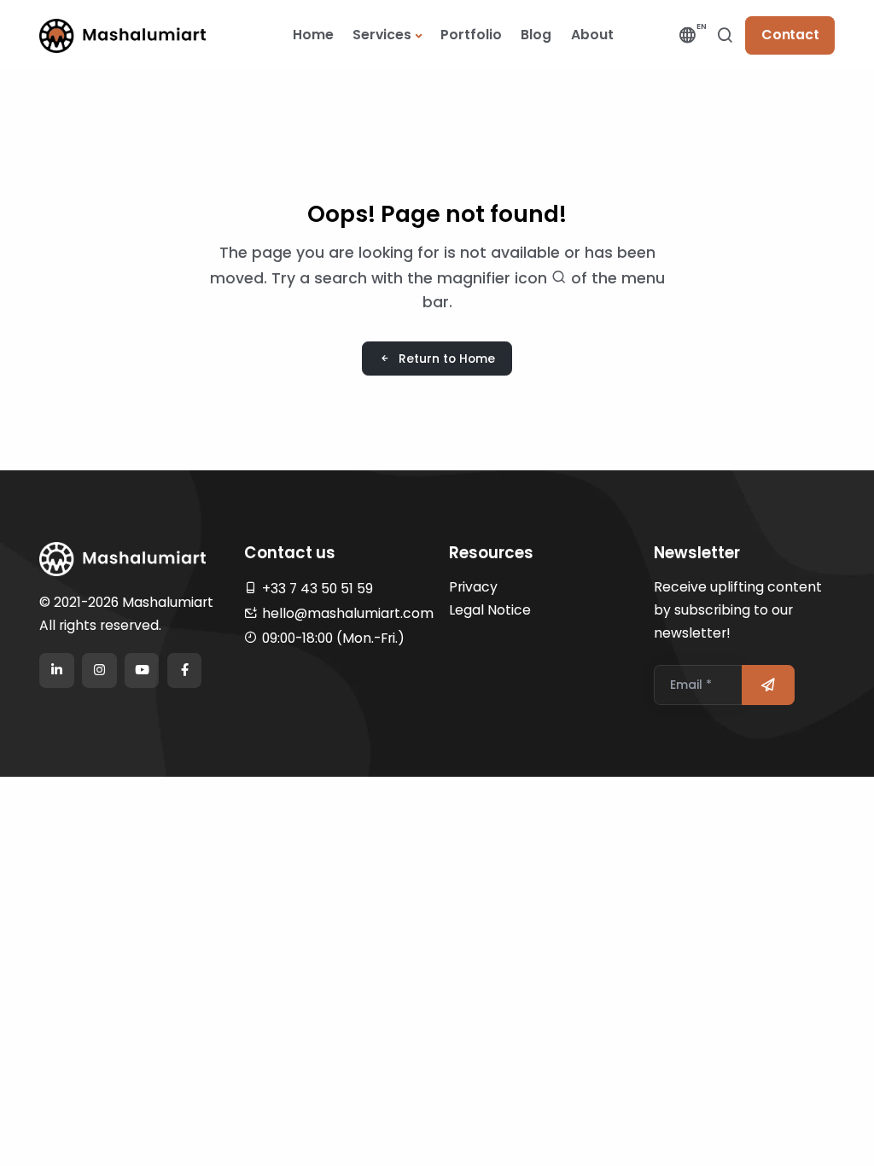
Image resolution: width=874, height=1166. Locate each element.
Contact (790, 34)
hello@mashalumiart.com (348, 613)
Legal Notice (490, 610)
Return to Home (447, 358)
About (592, 34)
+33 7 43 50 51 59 (317, 588)
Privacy (473, 587)
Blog (536, 34)
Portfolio (471, 34)
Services (382, 34)
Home (313, 34)
